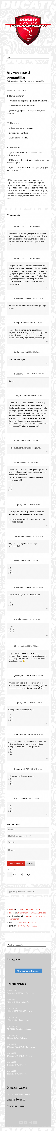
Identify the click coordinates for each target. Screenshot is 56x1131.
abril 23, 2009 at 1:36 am (29, 646)
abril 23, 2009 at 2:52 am (34, 675)
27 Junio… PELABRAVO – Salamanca (21, 1047)
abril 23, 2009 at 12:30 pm (33, 734)
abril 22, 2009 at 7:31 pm (29, 560)
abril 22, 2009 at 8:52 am (29, 440)
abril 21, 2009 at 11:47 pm (35, 298)
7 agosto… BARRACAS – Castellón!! (20, 993)
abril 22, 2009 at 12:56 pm (35, 536)
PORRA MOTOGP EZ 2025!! (27, 922)
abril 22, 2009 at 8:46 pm (34, 587)
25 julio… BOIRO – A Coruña (29, 909)
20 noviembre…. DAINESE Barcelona (31, 913)
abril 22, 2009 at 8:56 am (29, 462)
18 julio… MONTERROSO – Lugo (19, 1011)
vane (16, 440)
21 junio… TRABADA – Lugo (18, 1065)
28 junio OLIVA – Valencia (17, 1038)
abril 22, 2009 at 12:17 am (30, 352)
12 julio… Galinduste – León (18, 1020)
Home (16, 81)
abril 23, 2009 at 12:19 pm (33, 702)
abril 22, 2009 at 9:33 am (32, 504)
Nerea (11, 913)
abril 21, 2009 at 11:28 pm (30, 258)
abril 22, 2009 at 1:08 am (33, 395)
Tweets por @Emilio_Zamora (18, 1094)
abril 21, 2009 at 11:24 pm (30, 226)
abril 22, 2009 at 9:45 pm (31, 619)
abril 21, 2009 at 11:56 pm (32, 322)
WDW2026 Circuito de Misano (19, 1029)
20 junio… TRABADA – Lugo (18, 1074)
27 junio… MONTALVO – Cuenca (19, 1056)
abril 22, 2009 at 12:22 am (35, 374)
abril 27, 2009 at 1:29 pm (30, 798)
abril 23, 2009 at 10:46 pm (32, 769)
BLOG (21, 81)
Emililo (12, 909)
